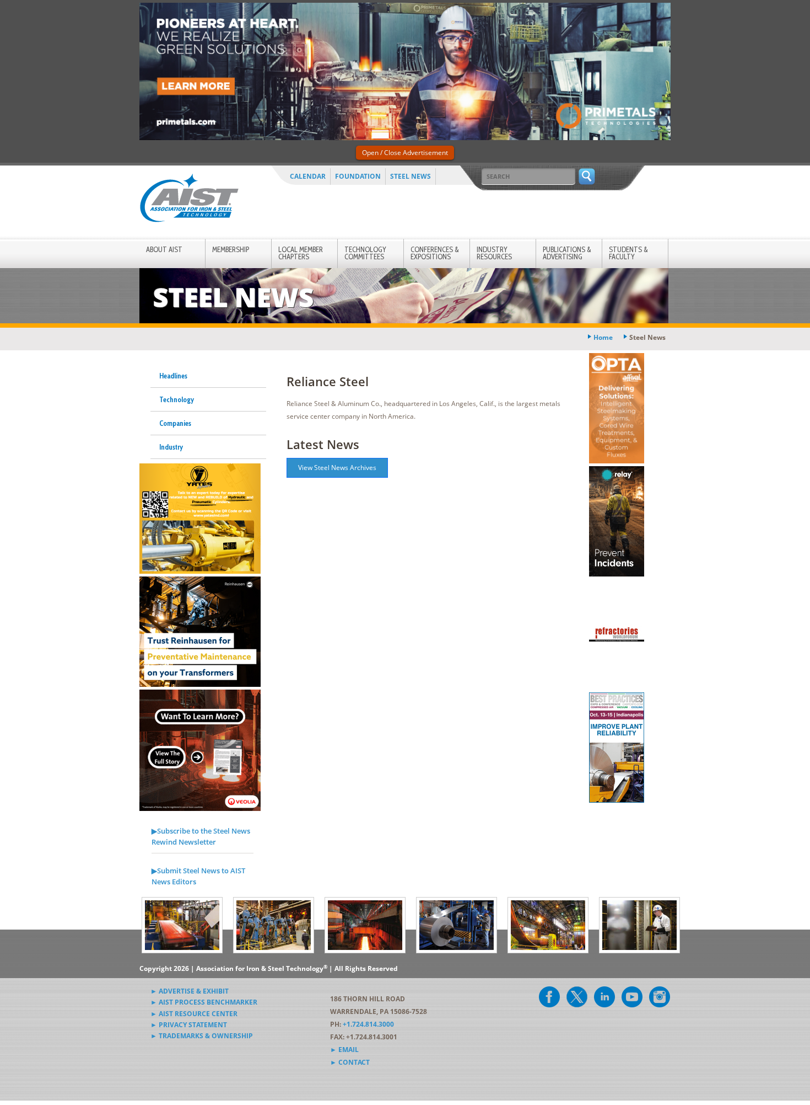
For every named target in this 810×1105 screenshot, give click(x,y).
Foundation (358, 176)
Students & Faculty (628, 253)
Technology (176, 399)
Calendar (308, 176)
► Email (344, 1049)
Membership (230, 249)
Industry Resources (494, 253)
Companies (175, 423)
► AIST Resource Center (193, 1013)
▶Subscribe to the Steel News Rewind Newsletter (201, 836)
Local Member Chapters (300, 253)
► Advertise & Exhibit (189, 991)
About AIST (164, 249)
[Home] (189, 200)
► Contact (350, 1062)
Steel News (410, 176)
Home (603, 337)
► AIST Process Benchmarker (203, 1002)
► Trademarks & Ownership (201, 1035)
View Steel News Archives (337, 467)
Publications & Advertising (567, 253)
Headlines (173, 375)
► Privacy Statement (188, 1024)
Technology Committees (365, 253)
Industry (171, 446)
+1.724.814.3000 (368, 1024)
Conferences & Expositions (435, 253)
